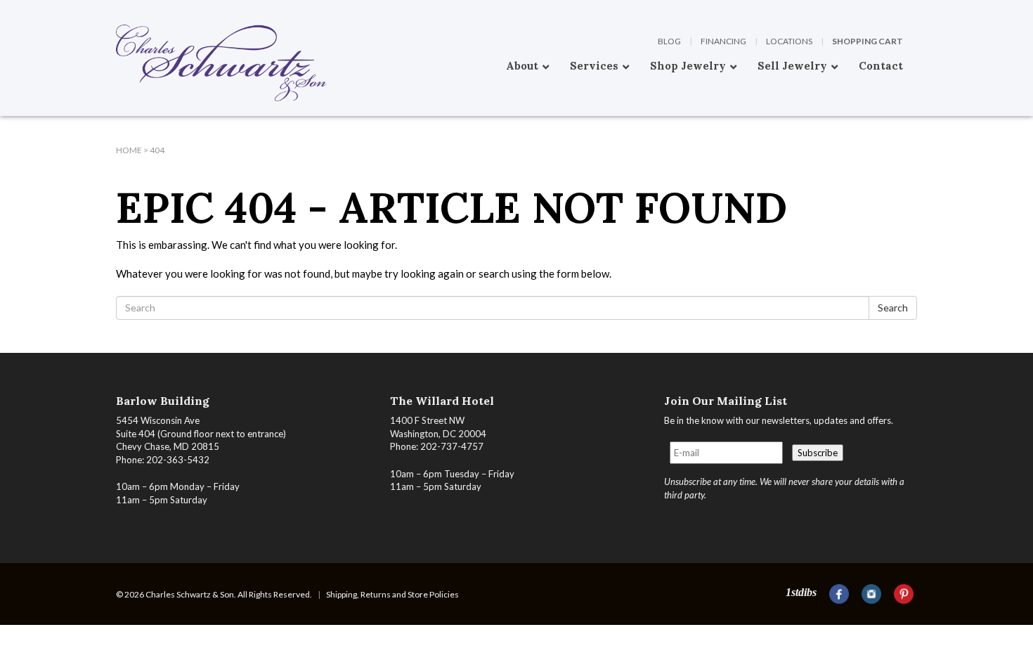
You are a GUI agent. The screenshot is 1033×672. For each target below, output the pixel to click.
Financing (723, 41)
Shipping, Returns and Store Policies (392, 594)
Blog (669, 41)
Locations (789, 41)
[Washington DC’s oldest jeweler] (115, 10)
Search (893, 308)
